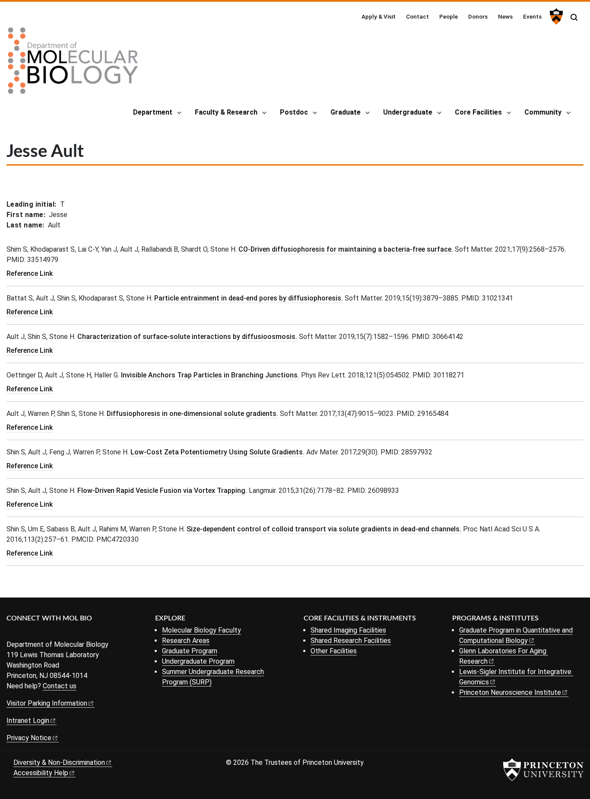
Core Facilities (478, 112)
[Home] (73, 64)
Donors (478, 16)
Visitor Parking (46, 703)
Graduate (345, 112)
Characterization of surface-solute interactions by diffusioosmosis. (187, 336)
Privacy (28, 738)
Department (152, 112)
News (505, 16)
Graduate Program (189, 651)
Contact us (59, 686)
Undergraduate (407, 112)
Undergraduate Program (198, 661)
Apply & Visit (379, 16)
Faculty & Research (226, 112)
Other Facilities (334, 651)
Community (542, 112)
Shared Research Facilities (351, 640)
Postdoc (294, 112)
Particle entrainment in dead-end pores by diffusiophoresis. (248, 298)
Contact (417, 16)
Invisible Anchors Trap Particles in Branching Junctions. (210, 375)
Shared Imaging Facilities (348, 630)
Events (532, 16)
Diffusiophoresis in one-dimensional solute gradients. (192, 413)
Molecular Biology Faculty (201, 630)
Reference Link (29, 273)
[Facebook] (12, 633)
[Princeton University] (555, 16)
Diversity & (59, 762)
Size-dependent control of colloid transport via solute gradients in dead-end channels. (324, 529)
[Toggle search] (574, 17)
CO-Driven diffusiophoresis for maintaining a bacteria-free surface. (345, 249)
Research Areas (185, 640)
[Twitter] (25, 633)
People (448, 16)
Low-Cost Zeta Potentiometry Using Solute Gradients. (217, 452)
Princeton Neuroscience (510, 692)
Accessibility (40, 773)
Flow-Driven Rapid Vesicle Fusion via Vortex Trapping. (162, 490)
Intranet (27, 720)
